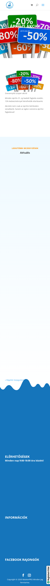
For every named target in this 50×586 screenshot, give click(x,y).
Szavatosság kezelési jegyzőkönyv (21, 547)
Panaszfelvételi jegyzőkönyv (18, 538)
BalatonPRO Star (21, 197)
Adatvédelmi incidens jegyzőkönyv (21, 551)
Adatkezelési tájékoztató (16, 534)
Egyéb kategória (16, 200)
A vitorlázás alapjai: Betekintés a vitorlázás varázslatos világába (23, 194)
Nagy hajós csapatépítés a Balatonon (20, 337)
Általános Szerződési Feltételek (20, 525)
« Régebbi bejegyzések (14, 380)
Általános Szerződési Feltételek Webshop (24, 529)
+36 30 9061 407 (19, 486)
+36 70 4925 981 (20, 474)
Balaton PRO (16, 568)
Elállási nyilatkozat (14, 542)
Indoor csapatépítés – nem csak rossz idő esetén (23, 265)
